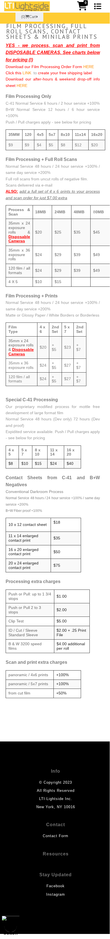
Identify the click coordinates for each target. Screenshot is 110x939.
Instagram (55, 894)
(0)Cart (28, 17)
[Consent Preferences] (10, 926)
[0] (82, 7)
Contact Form (55, 836)
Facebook (55, 886)
